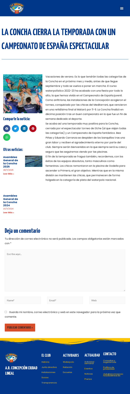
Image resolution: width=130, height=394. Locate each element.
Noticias (88, 373)
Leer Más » (8, 173)
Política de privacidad (108, 368)
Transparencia (49, 382)
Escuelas (67, 372)
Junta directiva (49, 367)
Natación (67, 367)
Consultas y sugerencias (109, 361)
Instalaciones (48, 372)
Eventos (88, 368)
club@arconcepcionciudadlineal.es (113, 374)
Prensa (88, 379)
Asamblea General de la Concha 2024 (10, 200)
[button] (121, 8)
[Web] (107, 301)
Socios (45, 377)
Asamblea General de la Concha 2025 (10, 162)
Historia (45, 361)
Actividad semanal (89, 362)
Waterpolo (68, 361)
